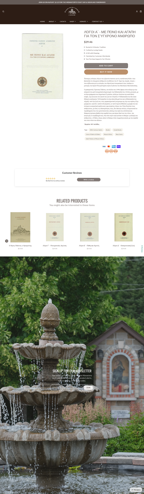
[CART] (141, 11)
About (51, 21)
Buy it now (106, 72)
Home (42, 21)
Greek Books (118, 130)
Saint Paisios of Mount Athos (95, 139)
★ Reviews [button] (142, 249)
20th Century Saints (96, 130)
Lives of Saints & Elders (93, 134)
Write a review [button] (89, 180)
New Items (119, 134)
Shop (72, 21)
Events (63, 21)
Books (108, 130)
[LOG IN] (137, 11)
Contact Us (97, 21)
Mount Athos (108, 134)
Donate (83, 21)
